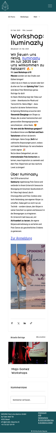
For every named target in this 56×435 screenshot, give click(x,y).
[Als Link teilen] (31, 323)
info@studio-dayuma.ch (10, 422)
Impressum (42, 413)
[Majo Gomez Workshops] (28, 353)
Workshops (24, 17)
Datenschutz (43, 417)
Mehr (35, 17)
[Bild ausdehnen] (28, 276)
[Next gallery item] (42, 276)
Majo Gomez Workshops (20, 371)
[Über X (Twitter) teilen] (18, 323)
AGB (39, 415)
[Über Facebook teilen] (12, 323)
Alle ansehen (40, 337)
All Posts (11, 17)
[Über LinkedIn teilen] (24, 323)
